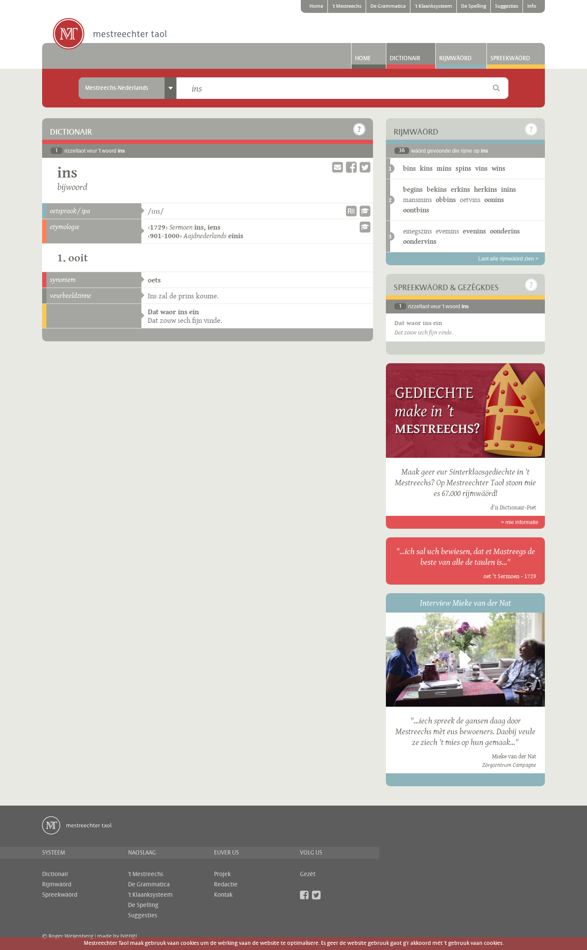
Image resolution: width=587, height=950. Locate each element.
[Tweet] (365, 167)
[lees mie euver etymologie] (365, 227)
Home (316, 6)
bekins (437, 189)
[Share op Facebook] (351, 167)
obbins (446, 200)
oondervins (420, 241)
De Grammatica (388, 6)
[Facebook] (304, 895)
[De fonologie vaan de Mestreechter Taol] (365, 211)
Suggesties (506, 6)
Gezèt (307, 874)
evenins (474, 231)
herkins (485, 189)
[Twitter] (316, 895)
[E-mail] (337, 167)
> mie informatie (519, 522)
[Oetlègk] (359, 129)
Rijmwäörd (455, 58)
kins (426, 168)
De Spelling (473, 6)
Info (531, 6)
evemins (447, 231)
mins (444, 168)
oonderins (505, 231)
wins (498, 168)
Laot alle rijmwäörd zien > (508, 259)
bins (409, 168)
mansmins (417, 200)
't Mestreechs (346, 6)
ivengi (128, 936)
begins (413, 189)
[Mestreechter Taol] (110, 34)
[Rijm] (351, 211)
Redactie (226, 884)
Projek (222, 874)
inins (508, 189)
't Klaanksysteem (433, 6)
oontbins (416, 210)
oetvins (470, 200)
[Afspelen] (465, 659)
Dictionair (405, 58)
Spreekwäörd (510, 58)
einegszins (417, 231)
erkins (460, 189)
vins (481, 168)
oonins (494, 200)
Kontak (223, 895)
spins (463, 168)
